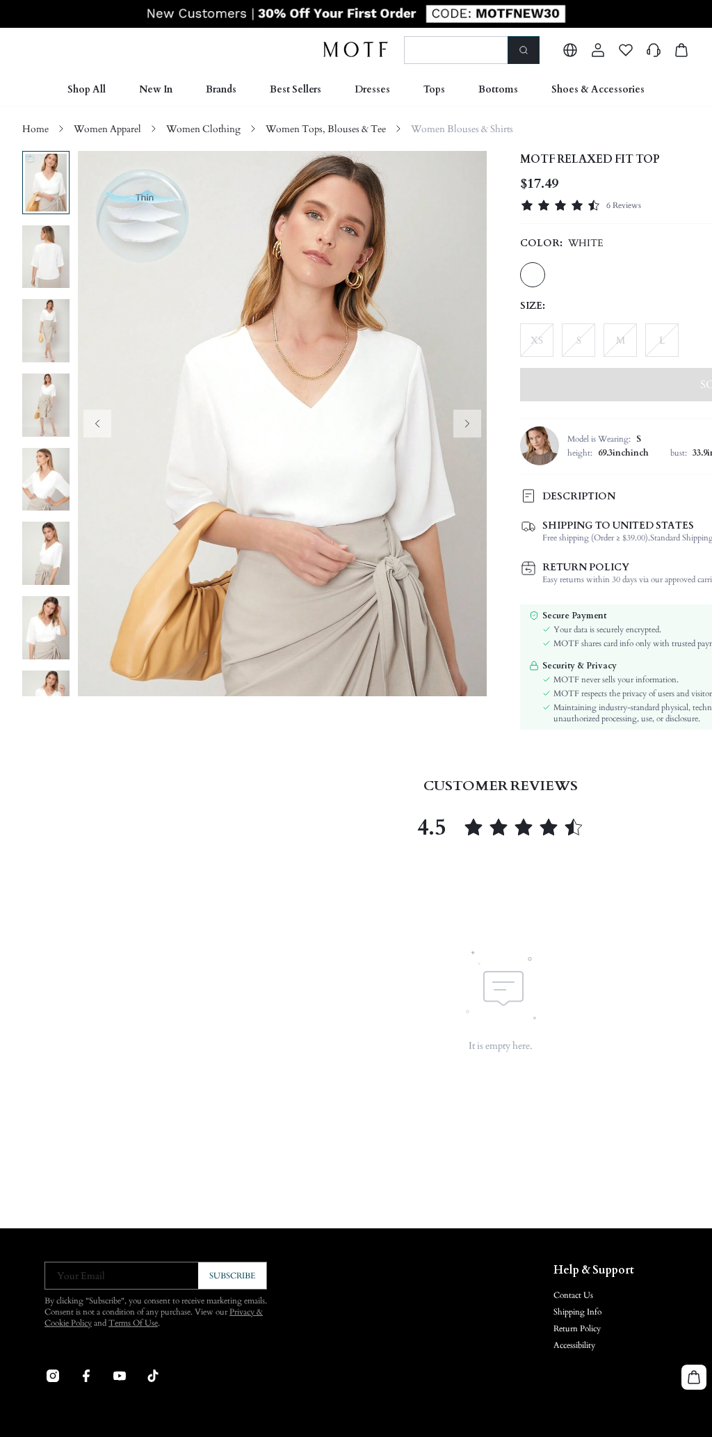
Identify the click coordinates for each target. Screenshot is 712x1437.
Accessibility (574, 1345)
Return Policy (577, 1328)
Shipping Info (577, 1312)
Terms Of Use (133, 1323)
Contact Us (573, 1295)
